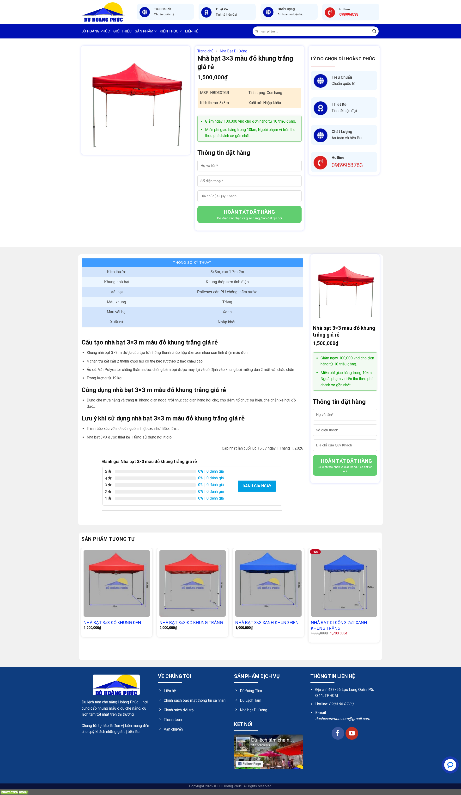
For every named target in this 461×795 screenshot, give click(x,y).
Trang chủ (205, 51)
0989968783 (347, 165)
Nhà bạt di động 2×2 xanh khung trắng (339, 625)
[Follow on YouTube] (352, 733)
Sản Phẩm (144, 31)
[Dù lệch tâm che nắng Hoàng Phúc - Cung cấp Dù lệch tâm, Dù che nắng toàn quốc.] (106, 12)
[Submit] (374, 31)
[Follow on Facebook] (338, 733)
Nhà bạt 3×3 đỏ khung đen (112, 622)
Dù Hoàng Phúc (96, 31)
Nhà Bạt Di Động (233, 51)
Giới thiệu (122, 31)
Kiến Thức (169, 31)
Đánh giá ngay (257, 486)
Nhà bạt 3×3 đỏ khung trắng (191, 622)
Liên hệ (191, 31)
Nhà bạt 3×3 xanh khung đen (267, 622)
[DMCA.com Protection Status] (14, 792)
